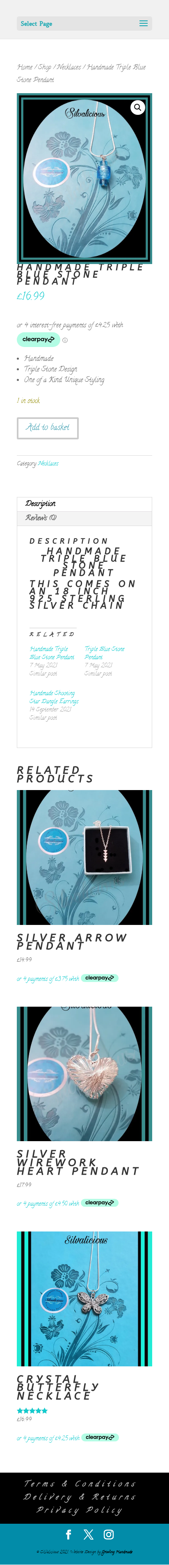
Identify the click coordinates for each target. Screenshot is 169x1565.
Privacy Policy (80, 1511)
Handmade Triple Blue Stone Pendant (52, 653)
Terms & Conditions (80, 1485)
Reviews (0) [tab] (40, 518)
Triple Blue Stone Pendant (104, 653)
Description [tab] (40, 504)
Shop (44, 68)
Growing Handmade (117, 1552)
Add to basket (48, 428)
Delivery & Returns (80, 1498)
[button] (137, 107)
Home (24, 68)
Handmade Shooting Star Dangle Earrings (54, 698)
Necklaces (69, 68)
